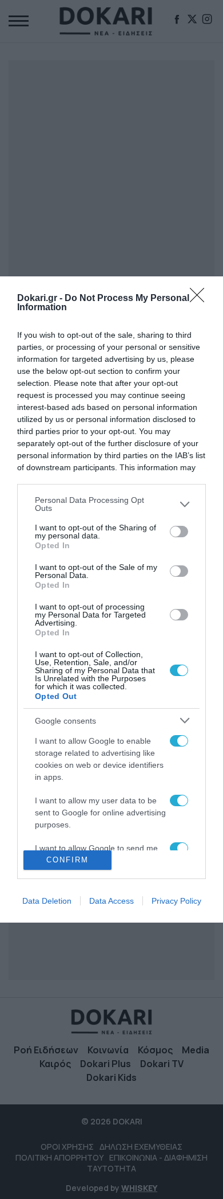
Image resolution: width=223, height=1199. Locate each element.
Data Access (111, 900)
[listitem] (111, 504)
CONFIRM (67, 860)
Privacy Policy (176, 900)
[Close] (201, 299)
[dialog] (111, 599)
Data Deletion (46, 900)
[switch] (179, 531)
